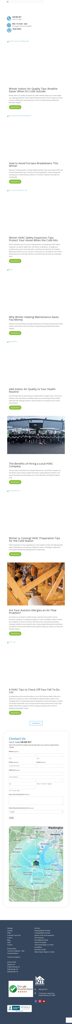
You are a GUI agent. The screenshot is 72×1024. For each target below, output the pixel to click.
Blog (8, 940)
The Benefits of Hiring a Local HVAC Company (31, 465)
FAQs (9, 942)
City (10, 784)
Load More (36, 723)
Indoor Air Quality (40, 942)
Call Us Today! (20, 742)
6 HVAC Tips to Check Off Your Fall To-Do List (34, 691)
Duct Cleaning (39, 938)
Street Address (13, 777)
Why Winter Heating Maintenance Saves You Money (34, 318)
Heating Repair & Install (42, 930)
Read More (15, 107)
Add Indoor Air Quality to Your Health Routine (32, 390)
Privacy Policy (11, 949)
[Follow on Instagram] (39, 1001)
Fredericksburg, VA (13, 967)
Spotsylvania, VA (12, 972)
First (10, 758)
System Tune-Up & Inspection (44, 935)
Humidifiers (38, 947)
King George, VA (12, 969)
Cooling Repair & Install (42, 933)
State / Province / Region (44, 784)
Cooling (9, 930)
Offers (9, 933)
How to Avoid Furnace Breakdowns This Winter (33, 164)
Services (37, 928)
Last (38, 758)
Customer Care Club (13, 935)
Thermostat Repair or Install (43, 945)
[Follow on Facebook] (35, 1001)
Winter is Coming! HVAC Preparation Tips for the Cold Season (34, 539)
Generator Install (40, 950)
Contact (9, 945)
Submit (11, 818)
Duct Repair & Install (41, 940)
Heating (9, 928)
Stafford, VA (11, 964)
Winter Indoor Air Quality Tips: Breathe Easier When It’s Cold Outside (33, 90)
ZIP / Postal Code (14, 790)
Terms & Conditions (13, 957)
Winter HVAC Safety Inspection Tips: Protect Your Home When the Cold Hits (33, 239)
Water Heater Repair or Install (44, 952)
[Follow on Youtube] (43, 1001)
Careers (9, 938)
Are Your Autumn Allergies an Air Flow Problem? (32, 611)
